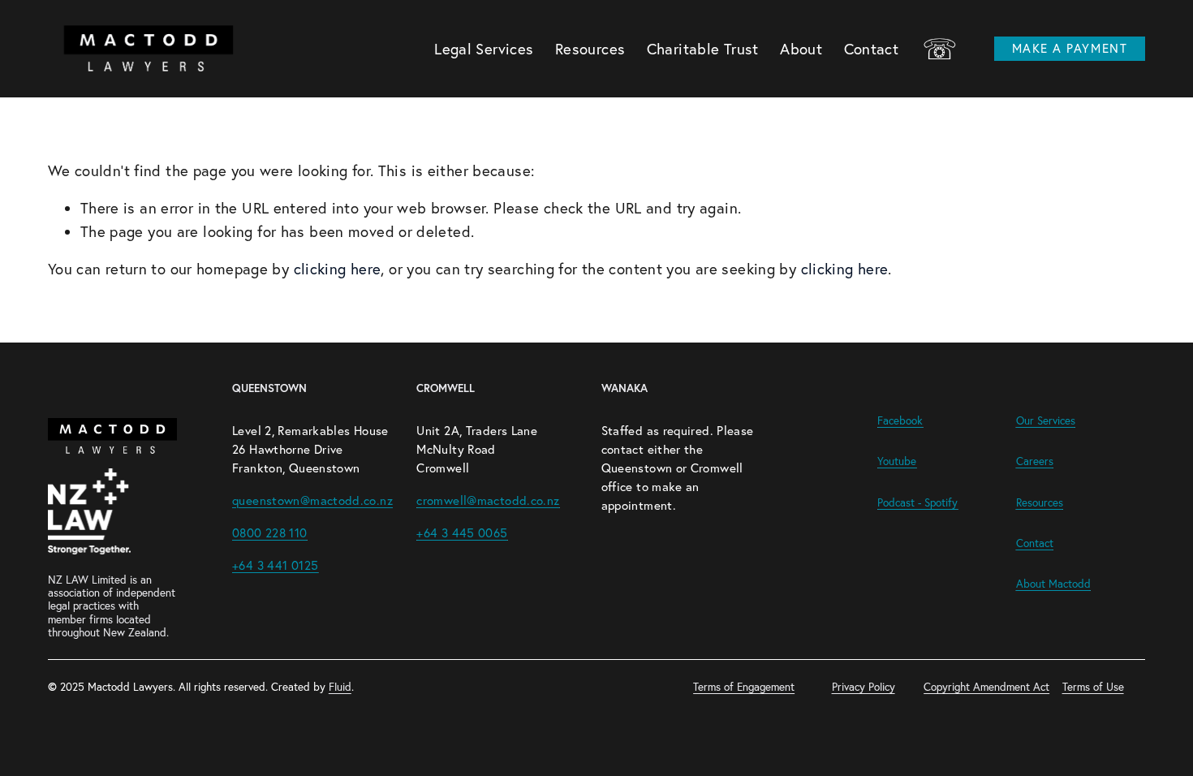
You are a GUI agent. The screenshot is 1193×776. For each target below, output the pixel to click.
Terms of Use (1093, 686)
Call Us (939, 49)
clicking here (337, 268)
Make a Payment (1069, 48)
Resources (590, 48)
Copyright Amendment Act (986, 686)
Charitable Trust (703, 48)
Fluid (340, 686)
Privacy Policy (863, 686)
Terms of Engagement (744, 686)
